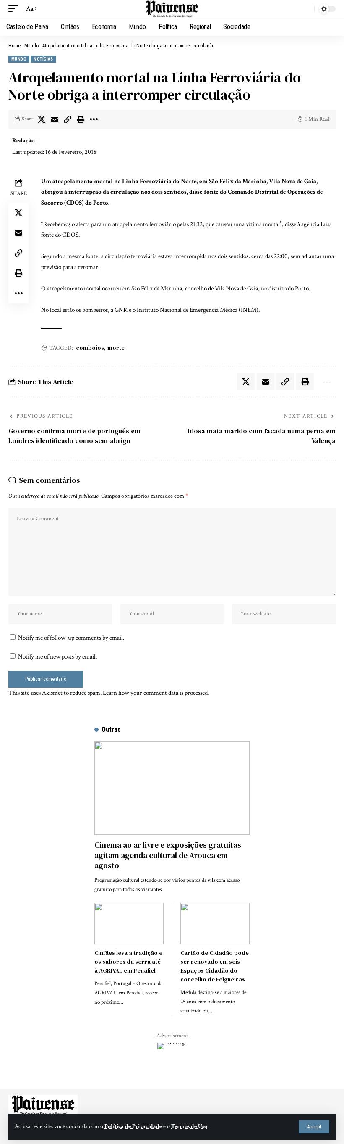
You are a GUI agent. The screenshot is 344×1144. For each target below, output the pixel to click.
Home (14, 46)
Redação (23, 141)
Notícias (43, 59)
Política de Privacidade (133, 1126)
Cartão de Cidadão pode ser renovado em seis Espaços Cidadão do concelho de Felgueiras (214, 966)
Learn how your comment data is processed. (156, 693)
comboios (90, 347)
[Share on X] (41, 119)
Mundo (31, 46)
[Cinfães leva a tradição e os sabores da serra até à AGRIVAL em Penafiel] (129, 923)
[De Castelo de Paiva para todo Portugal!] (172, 9)
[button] (314, 1126)
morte (116, 347)
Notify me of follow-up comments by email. (71, 638)
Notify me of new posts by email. (57, 657)
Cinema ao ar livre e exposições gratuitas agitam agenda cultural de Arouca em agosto (167, 855)
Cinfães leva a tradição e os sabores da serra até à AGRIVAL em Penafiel (128, 962)
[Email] (54, 119)
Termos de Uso (189, 1126)
